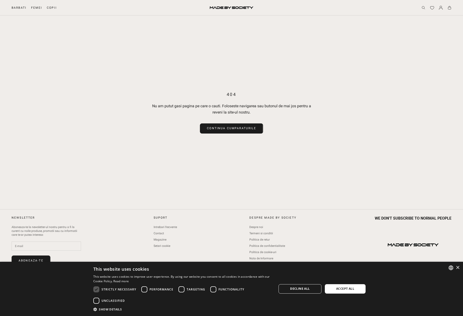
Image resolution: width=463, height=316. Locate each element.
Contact (159, 233)
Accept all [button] (345, 289)
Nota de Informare (261, 258)
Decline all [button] (300, 289)
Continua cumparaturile (231, 128)
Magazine (160, 239)
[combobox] (451, 267)
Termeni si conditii (261, 233)
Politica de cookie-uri (262, 252)
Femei (36, 7)
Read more (121, 281)
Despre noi (256, 227)
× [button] (457, 267)
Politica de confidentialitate (267, 246)
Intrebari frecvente (165, 227)
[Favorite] (432, 8)
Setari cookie (162, 246)
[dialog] (231, 289)
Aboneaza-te (31, 260)
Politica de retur (259, 239)
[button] (182, 309)
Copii (52, 7)
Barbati (19, 7)
